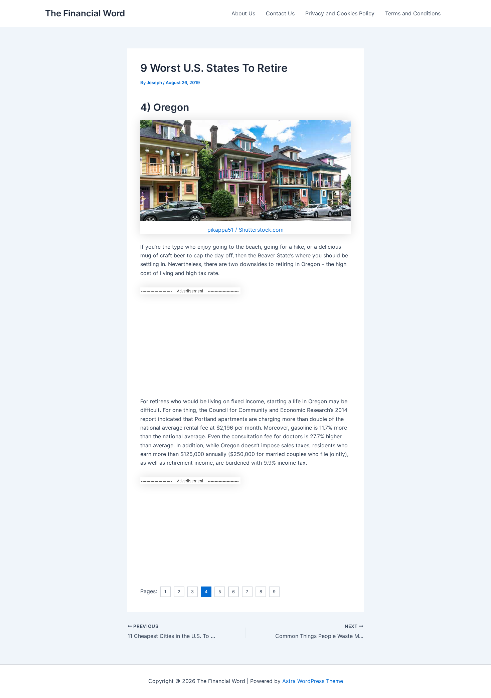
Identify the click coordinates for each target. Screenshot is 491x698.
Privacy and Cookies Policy (339, 13)
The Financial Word (85, 13)
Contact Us (280, 13)
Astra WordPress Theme (312, 681)
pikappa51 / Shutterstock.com (245, 229)
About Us (243, 13)
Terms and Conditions (413, 13)
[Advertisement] (245, 341)
